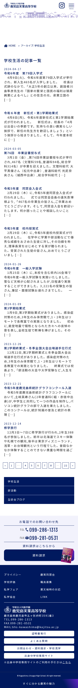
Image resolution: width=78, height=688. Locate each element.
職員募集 (46, 582)
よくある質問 (39, 641)
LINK (44, 597)
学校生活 (13, 481)
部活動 (12, 490)
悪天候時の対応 (50, 589)
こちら (66, 662)
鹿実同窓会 (47, 574)
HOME (12, 45)
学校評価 (10, 582)
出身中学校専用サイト (39, 655)
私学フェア (11, 589)
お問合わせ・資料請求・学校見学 (39, 648)
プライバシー (13, 574)
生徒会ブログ (16, 499)
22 (65, 465)
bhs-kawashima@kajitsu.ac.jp (35, 627)
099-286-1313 (43, 529)
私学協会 (10, 597)
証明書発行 (39, 633)
